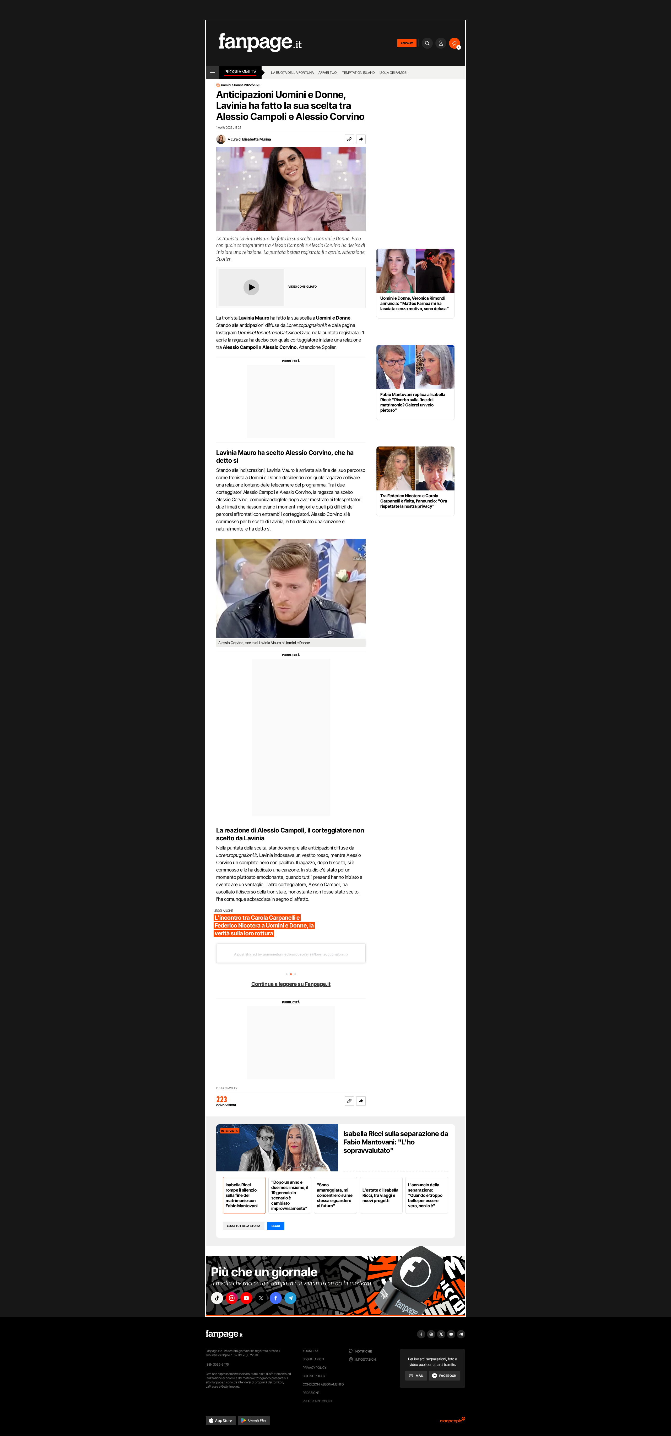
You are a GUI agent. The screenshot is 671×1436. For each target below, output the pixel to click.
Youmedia (310, 1351)
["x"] (261, 1298)
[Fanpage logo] (254, 43)
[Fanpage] (224, 1334)
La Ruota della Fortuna (292, 72)
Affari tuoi (327, 72)
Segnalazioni (313, 1359)
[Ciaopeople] (452, 1422)
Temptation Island (358, 72)
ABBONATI (407, 43)
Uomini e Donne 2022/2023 (241, 85)
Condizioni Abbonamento (323, 1384)
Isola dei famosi (393, 72)
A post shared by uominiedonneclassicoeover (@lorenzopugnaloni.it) (291, 954)
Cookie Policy (314, 1376)
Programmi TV (226, 1088)
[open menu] (212, 72)
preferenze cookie (318, 1401)
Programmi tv (240, 71)
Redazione (311, 1393)
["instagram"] (232, 1298)
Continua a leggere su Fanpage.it (291, 984)
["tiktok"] (217, 1298)
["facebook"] (276, 1298)
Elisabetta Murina (256, 139)
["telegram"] (290, 1298)
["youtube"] (246, 1298)
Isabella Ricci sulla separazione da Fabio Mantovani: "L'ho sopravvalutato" (395, 1142)
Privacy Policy (314, 1368)
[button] (361, 139)
